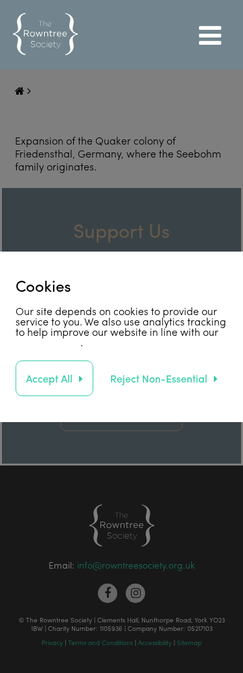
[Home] (45, 34)
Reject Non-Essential (158, 378)
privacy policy (48, 342)
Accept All (49, 378)
